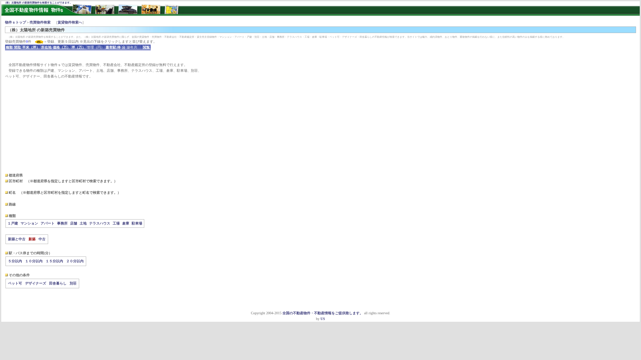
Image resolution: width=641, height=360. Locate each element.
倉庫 (125, 223)
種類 (9, 47)
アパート (48, 223)
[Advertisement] (320, 126)
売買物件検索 (40, 22)
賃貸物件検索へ (70, 22)
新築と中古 (17, 239)
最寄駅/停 (113, 47)
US (322, 319)
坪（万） (79, 47)
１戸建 (13, 223)
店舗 (73, 223)
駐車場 (137, 223)
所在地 (46, 47)
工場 (116, 223)
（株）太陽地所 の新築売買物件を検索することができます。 (38, 2)
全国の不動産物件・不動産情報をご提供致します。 (322, 313)
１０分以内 (34, 261)
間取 (17, 47)
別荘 (73, 283)
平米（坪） (31, 47)
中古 (42, 239)
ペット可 (15, 283)
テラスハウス (99, 223)
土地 (83, 223)
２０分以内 (75, 261)
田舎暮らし (58, 283)
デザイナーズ (35, 283)
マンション (29, 223)
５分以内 (15, 261)
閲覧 (146, 47)
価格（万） (61, 47)
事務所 (62, 223)
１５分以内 (54, 261)
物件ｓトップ (15, 22)
